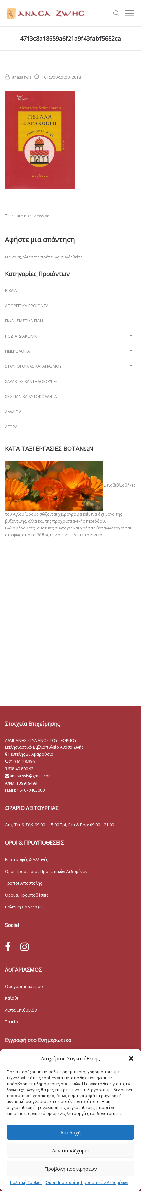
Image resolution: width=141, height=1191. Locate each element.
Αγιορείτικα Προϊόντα (27, 306)
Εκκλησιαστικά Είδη (24, 321)
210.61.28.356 (22, 761)
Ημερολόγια (17, 351)
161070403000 (31, 790)
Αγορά (11, 427)
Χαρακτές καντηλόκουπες (31, 381)
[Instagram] (24, 946)
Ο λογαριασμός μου (24, 986)
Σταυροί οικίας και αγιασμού (33, 366)
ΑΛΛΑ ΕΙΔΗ (15, 412)
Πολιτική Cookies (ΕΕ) (24, 907)
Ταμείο (11, 1022)
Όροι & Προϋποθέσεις (26, 895)
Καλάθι (11, 998)
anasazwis (21, 77)
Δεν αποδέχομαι (70, 1150)
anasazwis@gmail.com (30, 776)
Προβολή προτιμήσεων (70, 1168)
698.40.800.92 (20, 768)
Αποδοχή (70, 1132)
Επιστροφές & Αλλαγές (26, 859)
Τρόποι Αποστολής (23, 883)
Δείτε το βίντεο (87, 535)
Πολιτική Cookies (26, 1182)
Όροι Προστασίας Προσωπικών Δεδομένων (87, 1182)
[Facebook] (7, 947)
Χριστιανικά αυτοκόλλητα (31, 396)
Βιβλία (11, 290)
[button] (131, 1058)
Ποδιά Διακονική (22, 336)
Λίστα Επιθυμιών (21, 1010)
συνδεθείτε (71, 257)
